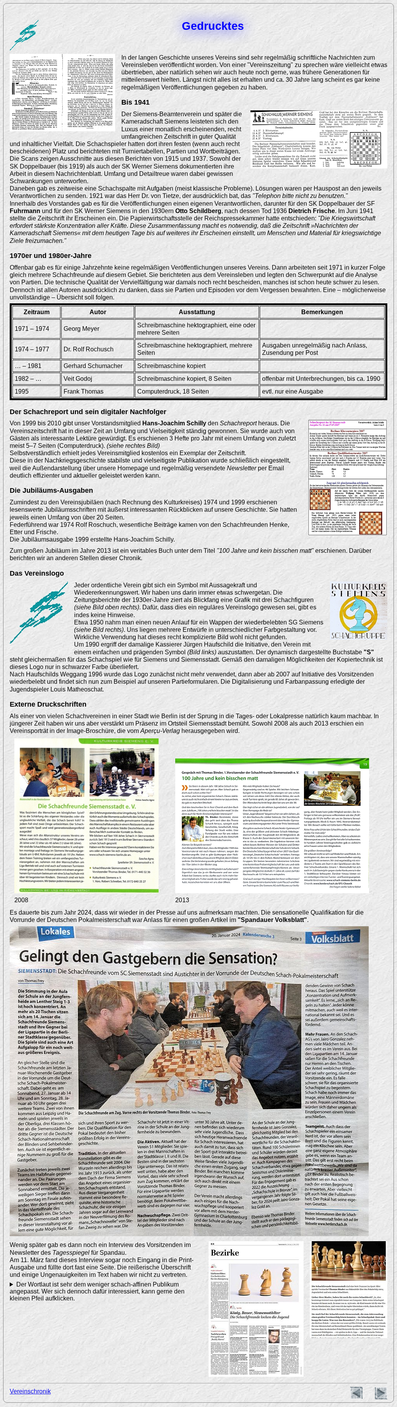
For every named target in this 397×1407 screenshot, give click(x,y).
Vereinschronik (30, 1391)
